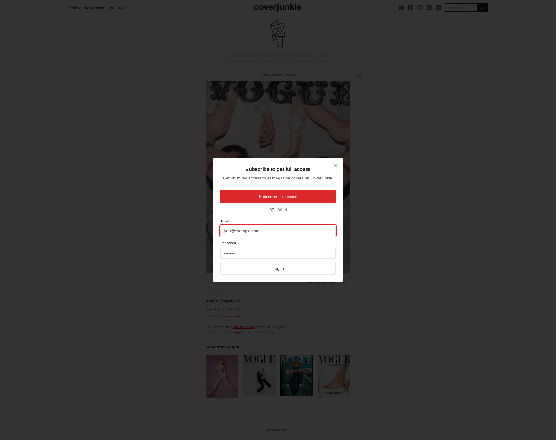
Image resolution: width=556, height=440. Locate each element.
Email (224, 221)
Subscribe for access (278, 196)
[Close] (335, 165)
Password (228, 243)
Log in (278, 268)
